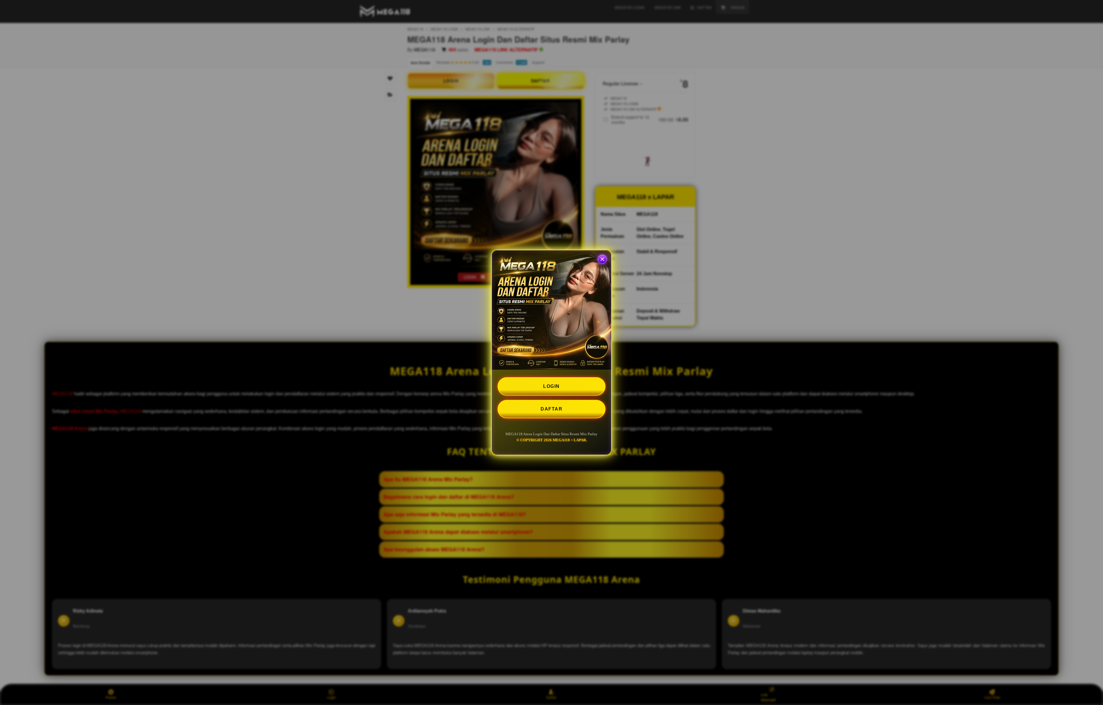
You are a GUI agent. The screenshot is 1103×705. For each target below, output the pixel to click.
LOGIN (551, 386)
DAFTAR (551, 409)
